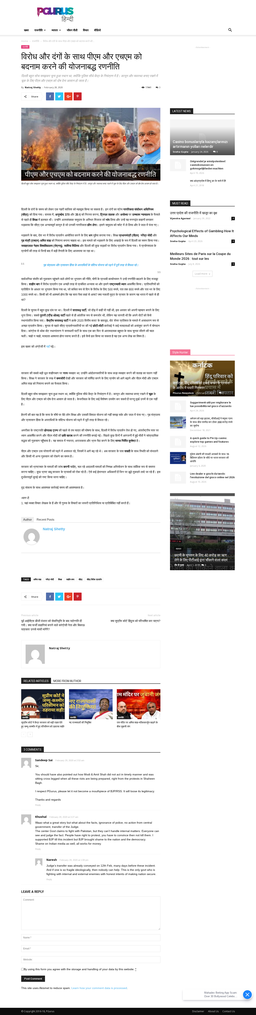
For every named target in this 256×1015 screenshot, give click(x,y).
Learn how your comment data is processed (99, 988)
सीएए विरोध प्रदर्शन (94, 579)
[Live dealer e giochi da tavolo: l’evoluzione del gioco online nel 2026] (178, 478)
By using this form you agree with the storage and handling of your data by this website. (80, 969)
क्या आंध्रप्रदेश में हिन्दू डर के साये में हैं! (208, 180)
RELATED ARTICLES (36, 681)
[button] (230, 30)
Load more (201, 273)
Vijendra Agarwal (180, 218)
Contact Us (228, 1011)
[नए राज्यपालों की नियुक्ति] (91, 704)
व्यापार (55, 30)
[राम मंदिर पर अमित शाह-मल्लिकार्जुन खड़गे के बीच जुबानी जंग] (138, 704)
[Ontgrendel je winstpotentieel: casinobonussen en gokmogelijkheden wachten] (178, 165)
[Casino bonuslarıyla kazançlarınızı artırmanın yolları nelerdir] (202, 137)
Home (24, 41)
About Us (213, 1011)
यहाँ (48, 346)
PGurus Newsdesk (183, 392)
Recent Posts (45, 519)
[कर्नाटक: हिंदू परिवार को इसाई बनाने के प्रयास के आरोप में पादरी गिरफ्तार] (202, 378)
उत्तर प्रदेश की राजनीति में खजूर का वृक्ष (193, 213)
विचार (86, 30)
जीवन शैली (72, 30)
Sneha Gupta (180, 151)
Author (27, 519)
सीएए (80, 579)
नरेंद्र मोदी (50, 579)
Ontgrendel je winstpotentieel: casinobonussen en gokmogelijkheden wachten (208, 165)
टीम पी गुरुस (179, 564)
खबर (26, 30)
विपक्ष (60, 579)
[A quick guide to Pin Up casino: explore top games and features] (178, 442)
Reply (38, 805)
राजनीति (38, 30)
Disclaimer (198, 1011)
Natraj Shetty (33, 87)
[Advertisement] (162, 15)
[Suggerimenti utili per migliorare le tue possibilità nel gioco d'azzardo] (178, 406)
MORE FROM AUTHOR (67, 681)
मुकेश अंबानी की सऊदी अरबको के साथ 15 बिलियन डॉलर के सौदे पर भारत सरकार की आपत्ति (209, 458)
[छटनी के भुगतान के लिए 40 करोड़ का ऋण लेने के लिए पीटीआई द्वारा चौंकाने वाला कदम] (202, 533)
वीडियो (97, 30)
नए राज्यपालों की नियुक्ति (80, 722)
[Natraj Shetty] (32, 537)
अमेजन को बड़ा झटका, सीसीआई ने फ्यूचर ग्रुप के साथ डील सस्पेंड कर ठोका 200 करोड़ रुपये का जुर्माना (211, 422)
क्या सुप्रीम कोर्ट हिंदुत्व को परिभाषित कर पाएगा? (135, 621)
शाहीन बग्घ (70, 579)
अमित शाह (37, 579)
